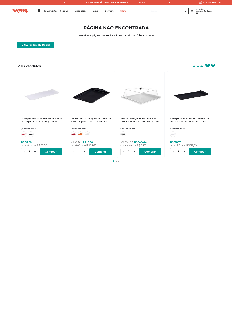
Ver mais (198, 66)
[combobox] (169, 11)
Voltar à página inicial (36, 44)
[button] (113, 161)
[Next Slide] (168, 2)
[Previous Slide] (64, 2)
